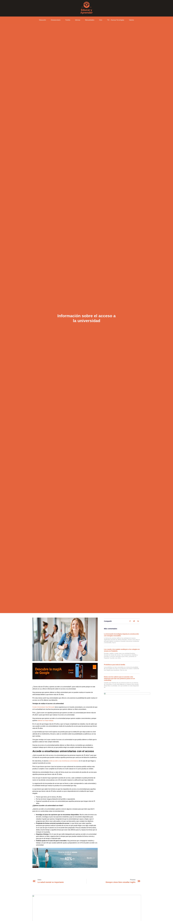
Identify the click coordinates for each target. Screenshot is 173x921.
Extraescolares (55, 20)
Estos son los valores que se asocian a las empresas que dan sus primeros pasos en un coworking (119, 678)
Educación (42, 20)
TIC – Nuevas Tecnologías (115, 20)
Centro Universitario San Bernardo (43, 707)
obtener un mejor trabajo (45, 720)
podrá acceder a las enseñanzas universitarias (63, 761)
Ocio (100, 20)
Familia (67, 20)
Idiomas (77, 20)
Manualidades (89, 20)
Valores (131, 20)
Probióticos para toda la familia (114, 664)
